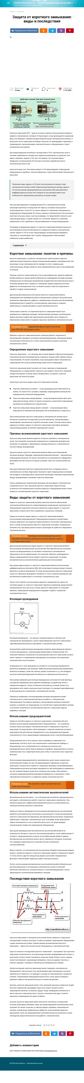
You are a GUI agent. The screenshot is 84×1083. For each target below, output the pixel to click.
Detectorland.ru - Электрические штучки (42, 3)
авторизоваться (51, 1051)
